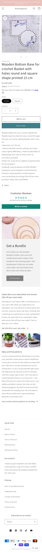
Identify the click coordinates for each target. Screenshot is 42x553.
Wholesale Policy (11, 450)
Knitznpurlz (18, 549)
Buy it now (21, 126)
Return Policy (10, 434)
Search (7, 429)
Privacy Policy (10, 507)
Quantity (5, 106)
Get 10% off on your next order (13, 328)
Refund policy (10, 445)
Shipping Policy (10, 491)
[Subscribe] (34, 522)
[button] (2, 8)
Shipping (4, 86)
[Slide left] (15, 56)
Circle (6, 101)
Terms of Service (11, 440)
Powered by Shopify (26, 549)
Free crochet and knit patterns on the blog (18, 401)
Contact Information (12, 497)
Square (17, 101)
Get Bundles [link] (15, 278)
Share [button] (6, 185)
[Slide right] (26, 56)
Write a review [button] (21, 206)
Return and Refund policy (14, 486)
